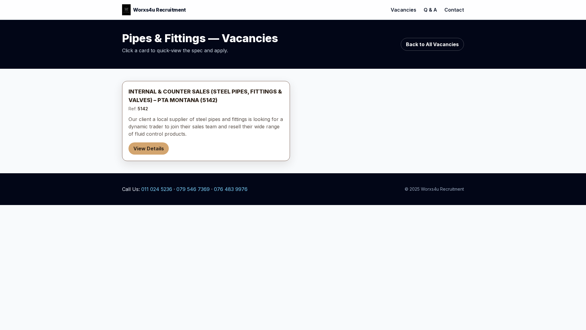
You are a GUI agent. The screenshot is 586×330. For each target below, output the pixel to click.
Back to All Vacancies (432, 44)
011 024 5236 (156, 189)
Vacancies (403, 10)
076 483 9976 (231, 189)
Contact (454, 10)
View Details (148, 148)
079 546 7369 (193, 189)
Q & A (430, 10)
